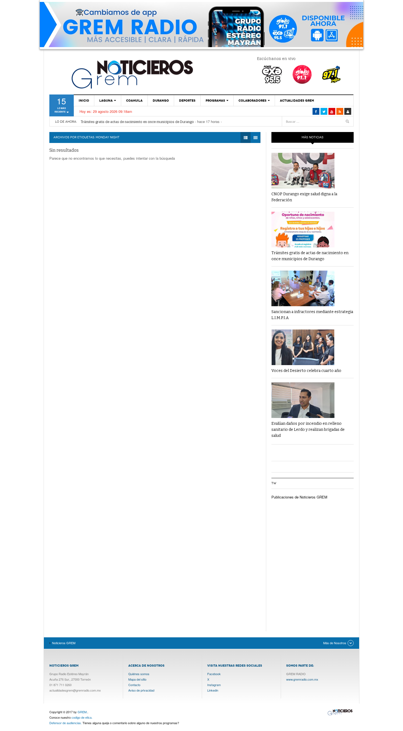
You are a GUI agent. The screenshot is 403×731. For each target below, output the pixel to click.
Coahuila (134, 100)
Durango (161, 100)
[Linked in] (331, 111)
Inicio (84, 100)
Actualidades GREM (297, 100)
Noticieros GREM (131, 74)
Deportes (187, 100)
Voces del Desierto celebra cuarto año (306, 370)
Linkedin (212, 690)
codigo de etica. (82, 717)
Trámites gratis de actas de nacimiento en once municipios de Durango (137, 122)
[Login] (347, 111)
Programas (215, 100)
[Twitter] (323, 111)
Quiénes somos (138, 674)
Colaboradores (252, 100)
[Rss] (339, 111)
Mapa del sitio (137, 679)
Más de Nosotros (334, 643)
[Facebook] (316, 111)
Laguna (106, 100)
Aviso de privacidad (141, 690)
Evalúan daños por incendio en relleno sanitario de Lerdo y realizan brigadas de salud (308, 429)
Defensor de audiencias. (65, 723)
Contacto (134, 685)
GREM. (82, 712)
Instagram (214, 685)
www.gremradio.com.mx (302, 679)
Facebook (214, 674)
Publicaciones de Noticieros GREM (299, 497)
